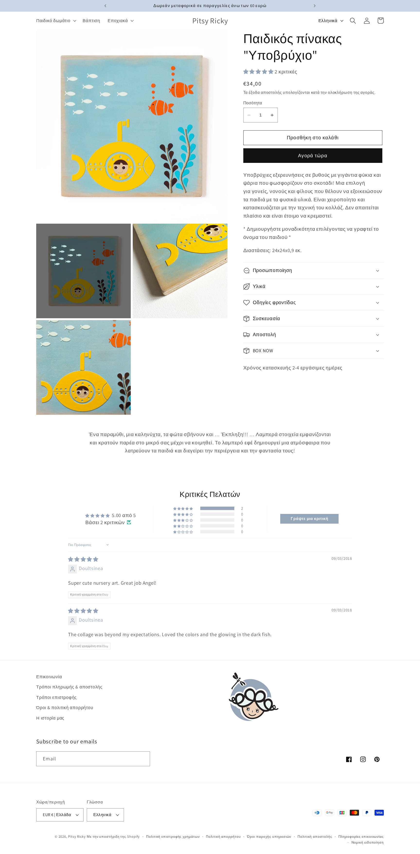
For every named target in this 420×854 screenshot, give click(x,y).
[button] (55, 20)
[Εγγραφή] (143, 758)
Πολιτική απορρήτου (223, 836)
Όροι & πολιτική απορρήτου (64, 707)
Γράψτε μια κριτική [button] (309, 518)
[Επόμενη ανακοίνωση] (314, 5)
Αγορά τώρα (312, 155)
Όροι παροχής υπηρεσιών (269, 836)
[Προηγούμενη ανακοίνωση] (105, 5)
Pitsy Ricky (77, 836)
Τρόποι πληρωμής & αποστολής (69, 687)
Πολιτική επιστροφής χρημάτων (173, 836)
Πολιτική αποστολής (315, 836)
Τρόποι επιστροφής (56, 697)
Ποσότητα (252, 103)
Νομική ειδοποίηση (367, 842)
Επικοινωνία (49, 676)
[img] (83, 559)
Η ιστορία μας (50, 718)
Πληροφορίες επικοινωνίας (361, 836)
